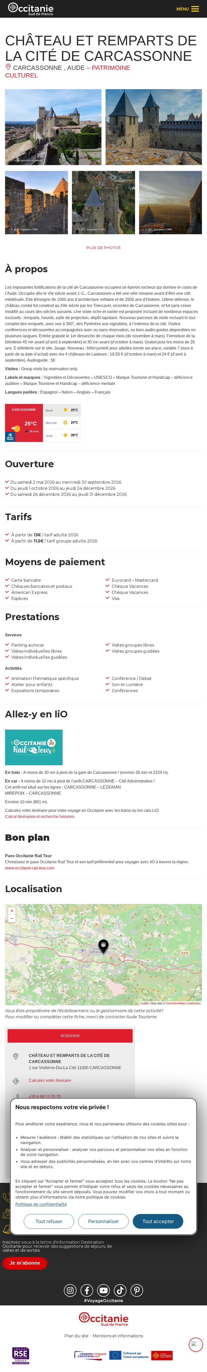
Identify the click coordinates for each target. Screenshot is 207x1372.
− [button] (12, 918)
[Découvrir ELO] (196, 1345)
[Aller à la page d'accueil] (30, 9)
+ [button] (12, 911)
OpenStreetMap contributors (183, 1003)
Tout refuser (49, 1221)
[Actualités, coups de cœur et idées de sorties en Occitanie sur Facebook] (87, 1290)
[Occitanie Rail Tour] (34, 764)
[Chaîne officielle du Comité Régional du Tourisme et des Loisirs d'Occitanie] (103, 1290)
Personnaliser (103, 1221)
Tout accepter (158, 1221)
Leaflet (145, 1003)
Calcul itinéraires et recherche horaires (39, 816)
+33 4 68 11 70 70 (45, 1096)
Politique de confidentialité (41, 1204)
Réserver (70, 1036)
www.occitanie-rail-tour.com (29, 868)
